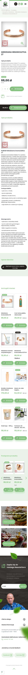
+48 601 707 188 (8, 639)
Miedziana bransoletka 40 (6, 314)
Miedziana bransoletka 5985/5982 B (7, 478)
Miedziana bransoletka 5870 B (18, 478)
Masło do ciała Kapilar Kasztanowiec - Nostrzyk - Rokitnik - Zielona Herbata (20, 389)
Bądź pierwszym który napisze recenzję (13, 267)
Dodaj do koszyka (20, 108)
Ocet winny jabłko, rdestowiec (20, 314)
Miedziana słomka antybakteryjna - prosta (7, 351)
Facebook (6, 655)
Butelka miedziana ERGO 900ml (7, 389)
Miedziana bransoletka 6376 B (20, 351)
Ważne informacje (8, 625)
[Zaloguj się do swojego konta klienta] (15, 4)
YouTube (19, 655)
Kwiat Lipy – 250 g (6, 426)
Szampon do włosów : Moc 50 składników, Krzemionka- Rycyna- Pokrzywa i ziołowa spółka (20, 426)
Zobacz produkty (9, 522)
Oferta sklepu (6, 619)
